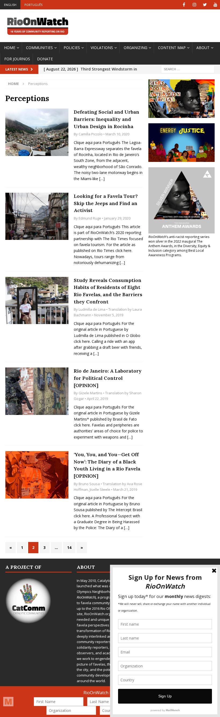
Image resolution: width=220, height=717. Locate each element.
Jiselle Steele (100, 489)
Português (33, 5)
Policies (72, 47)
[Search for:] (188, 69)
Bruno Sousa (89, 483)
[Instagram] (194, 4)
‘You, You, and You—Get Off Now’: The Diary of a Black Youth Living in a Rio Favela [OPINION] (107, 465)
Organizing (135, 47)
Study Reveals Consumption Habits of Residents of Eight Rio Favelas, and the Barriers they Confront (108, 291)
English (10, 5)
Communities (39, 47)
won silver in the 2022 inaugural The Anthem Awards (175, 243)
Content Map (172, 47)
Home (9, 47)
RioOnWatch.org (97, 613)
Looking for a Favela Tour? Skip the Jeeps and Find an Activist (106, 203)
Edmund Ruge (90, 218)
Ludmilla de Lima (92, 309)
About (203, 47)
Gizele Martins (90, 393)
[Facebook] (184, 4)
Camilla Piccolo (90, 134)
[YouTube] (215, 4)
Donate (45, 58)
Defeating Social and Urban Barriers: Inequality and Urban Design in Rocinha (106, 119)
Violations (102, 47)
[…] (102, 178)
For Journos (17, 58)
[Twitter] (205, 4)
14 (69, 547)
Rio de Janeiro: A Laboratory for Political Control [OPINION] (108, 378)
